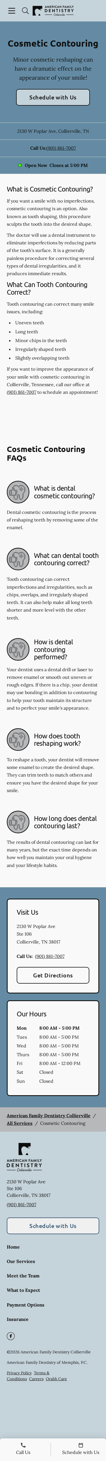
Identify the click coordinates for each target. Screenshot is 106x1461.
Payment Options (25, 1305)
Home (13, 1247)
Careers (36, 1378)
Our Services (21, 1261)
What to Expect (23, 1290)
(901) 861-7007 (61, 148)
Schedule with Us (53, 97)
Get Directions (53, 975)
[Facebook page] (11, 1336)
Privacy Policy (19, 1372)
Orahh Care (56, 1378)
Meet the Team (23, 1276)
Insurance (18, 1319)
